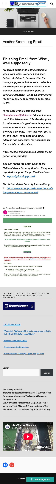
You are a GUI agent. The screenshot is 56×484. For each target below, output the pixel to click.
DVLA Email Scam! (12, 324)
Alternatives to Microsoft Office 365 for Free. (24, 353)
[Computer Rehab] (28, 3)
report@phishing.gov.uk (21, 176)
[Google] (11, 465)
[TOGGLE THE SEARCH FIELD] (51, 4)
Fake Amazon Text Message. (16, 347)
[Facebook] (5, 465)
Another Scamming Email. (23, 41)
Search (6, 367)
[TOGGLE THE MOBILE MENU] (4, 4)
